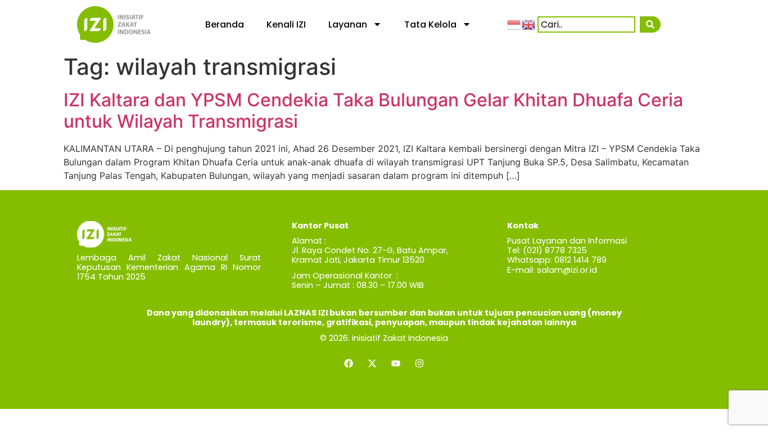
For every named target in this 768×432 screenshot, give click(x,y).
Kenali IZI (286, 24)
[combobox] (586, 24)
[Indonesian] (514, 24)
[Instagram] (419, 363)
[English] (529, 24)
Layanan (347, 24)
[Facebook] (349, 363)
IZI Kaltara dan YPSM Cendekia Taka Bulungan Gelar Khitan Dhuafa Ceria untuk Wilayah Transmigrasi (373, 110)
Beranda (224, 24)
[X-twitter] (372, 363)
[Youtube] (396, 363)
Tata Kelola (430, 24)
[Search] (650, 24)
